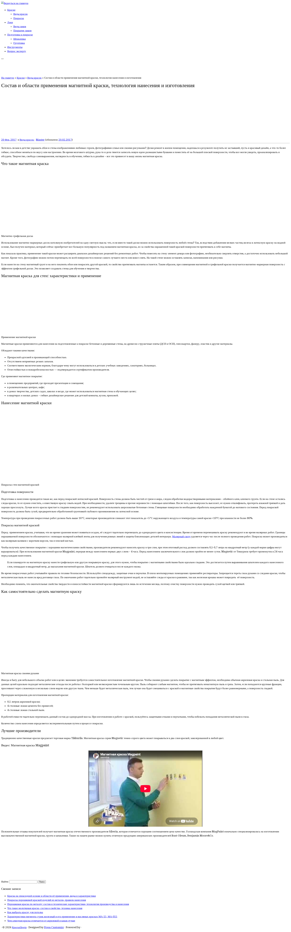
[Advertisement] (145, 859)
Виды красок (20, 13)
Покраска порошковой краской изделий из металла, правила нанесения (46, 899)
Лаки (10, 22)
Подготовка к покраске (20, 34)
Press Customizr (54, 927)
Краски (11, 9)
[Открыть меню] (2, 58)
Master (40, 139)
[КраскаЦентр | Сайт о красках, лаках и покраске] (14, 3)
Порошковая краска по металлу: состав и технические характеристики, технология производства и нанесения (68, 904)
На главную (7, 77)
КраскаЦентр (19, 927)
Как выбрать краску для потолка (25, 912)
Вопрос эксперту (16, 51)
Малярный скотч (181, 536)
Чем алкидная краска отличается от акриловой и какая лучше (41, 920)
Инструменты (14, 47)
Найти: (5, 881)
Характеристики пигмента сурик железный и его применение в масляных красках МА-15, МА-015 (62, 916)
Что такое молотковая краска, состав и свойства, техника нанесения (44, 908)
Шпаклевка (19, 38)
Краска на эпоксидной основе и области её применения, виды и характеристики (51, 895)
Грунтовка (19, 42)
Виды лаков (19, 26)
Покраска (18, 18)
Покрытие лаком (22, 30)
